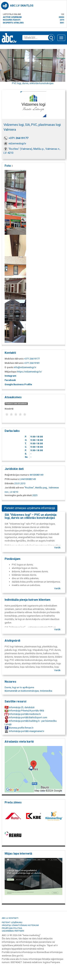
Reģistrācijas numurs (17, 474)
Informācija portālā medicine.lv (24, 714)
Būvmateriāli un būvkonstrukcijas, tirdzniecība (28, 690)
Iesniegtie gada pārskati (18, 495)
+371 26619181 (32, 363)
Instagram (10, 375)
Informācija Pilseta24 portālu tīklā (26, 710)
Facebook (10, 380)
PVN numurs (12, 479)
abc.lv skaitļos (21, 5)
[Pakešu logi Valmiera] (15, 288)
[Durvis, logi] (15, 223)
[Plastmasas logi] (15, 180)
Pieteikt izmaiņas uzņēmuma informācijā (29, 508)
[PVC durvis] (15, 245)
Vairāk (57, 547)
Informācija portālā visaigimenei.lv (26, 731)
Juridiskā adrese (14, 487)
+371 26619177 (18, 138)
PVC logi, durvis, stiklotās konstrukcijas (32, 83)
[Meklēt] (51, 37)
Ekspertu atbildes (13, 22)
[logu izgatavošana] (15, 267)
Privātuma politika (12, 928)
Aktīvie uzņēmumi (12, 17)
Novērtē (9, 408)
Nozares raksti (11, 19)
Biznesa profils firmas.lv (20, 727)
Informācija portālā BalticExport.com (27, 717)
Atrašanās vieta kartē (19, 741)
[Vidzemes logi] (15, 202)
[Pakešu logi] (15, 310)
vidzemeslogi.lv (17, 143)
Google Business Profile (18, 384)
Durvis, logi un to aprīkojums (19, 687)
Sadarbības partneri (13, 930)
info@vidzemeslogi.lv (25, 367)
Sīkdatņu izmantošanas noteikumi (20, 925)
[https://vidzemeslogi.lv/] (33, 879)
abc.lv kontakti (10, 917)
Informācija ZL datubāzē (21, 707)
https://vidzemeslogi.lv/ (29, 371)
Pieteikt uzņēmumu (12, 922)
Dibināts (9, 483)
